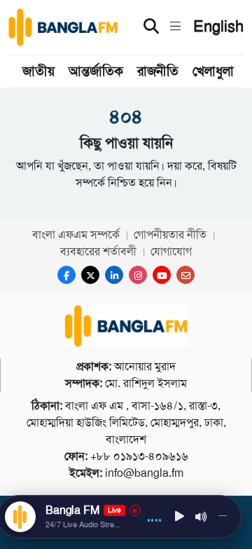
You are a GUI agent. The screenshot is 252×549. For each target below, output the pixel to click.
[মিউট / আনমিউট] (202, 516)
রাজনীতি (157, 71)
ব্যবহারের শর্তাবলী (98, 251)
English (218, 26)
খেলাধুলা (213, 71)
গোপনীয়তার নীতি (170, 234)
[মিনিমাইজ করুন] (222, 516)
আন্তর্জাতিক (96, 71)
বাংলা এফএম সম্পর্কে (76, 234)
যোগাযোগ (171, 251)
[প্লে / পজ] (180, 517)
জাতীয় (38, 71)
